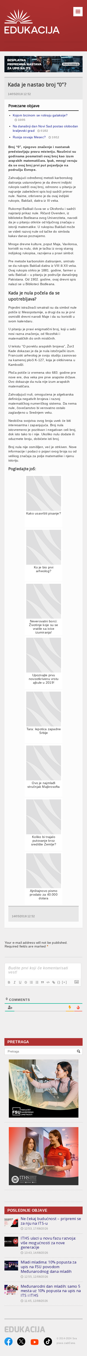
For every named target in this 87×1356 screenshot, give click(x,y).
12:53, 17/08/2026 (34, 1228)
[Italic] (14, 982)
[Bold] (9, 982)
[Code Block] (48, 982)
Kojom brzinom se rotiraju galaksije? (40, 115)
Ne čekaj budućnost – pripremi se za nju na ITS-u (51, 1221)
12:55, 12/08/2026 (34, 1276)
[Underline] (20, 982)
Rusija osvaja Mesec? (29, 137)
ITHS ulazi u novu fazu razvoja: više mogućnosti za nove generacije (48, 1243)
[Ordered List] (31, 982)
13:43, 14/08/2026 (34, 1252)
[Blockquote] (42, 982)
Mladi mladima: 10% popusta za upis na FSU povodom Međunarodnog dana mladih (49, 1267)
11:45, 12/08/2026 (34, 1301)
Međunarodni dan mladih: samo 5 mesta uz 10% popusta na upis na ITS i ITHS (51, 1291)
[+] (64, 982)
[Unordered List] (36, 982)
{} (59, 982)
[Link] (53, 982)
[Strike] (25, 982)
